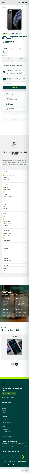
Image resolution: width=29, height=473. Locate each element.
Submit (25, 446)
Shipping (4, 412)
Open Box (21, 59)
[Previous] (12, 364)
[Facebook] (13, 465)
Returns (4, 410)
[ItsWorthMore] (7, 2)
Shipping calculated (5, 123)
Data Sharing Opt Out (7, 436)
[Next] (16, 364)
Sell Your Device (6, 422)
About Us (4, 420)
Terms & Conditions (7, 431)
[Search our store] (20, 2)
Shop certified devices (8, 393)
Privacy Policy (5, 429)
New (8, 59)
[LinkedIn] (8, 465)
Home (3, 6)
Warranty (4, 408)
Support (4, 406)
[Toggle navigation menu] (25, 2)
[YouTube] (3, 465)
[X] (11, 465)
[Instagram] (5, 465)
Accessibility (5, 434)
